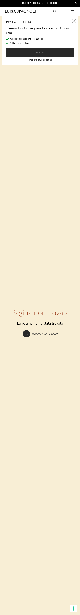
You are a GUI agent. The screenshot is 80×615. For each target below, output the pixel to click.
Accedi (40, 53)
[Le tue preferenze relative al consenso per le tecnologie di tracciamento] (73, 608)
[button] (40, 333)
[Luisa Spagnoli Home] (20, 11)
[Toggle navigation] (63, 11)
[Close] (74, 21)
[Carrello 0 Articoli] (72, 11)
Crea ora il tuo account (40, 59)
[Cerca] (55, 11)
